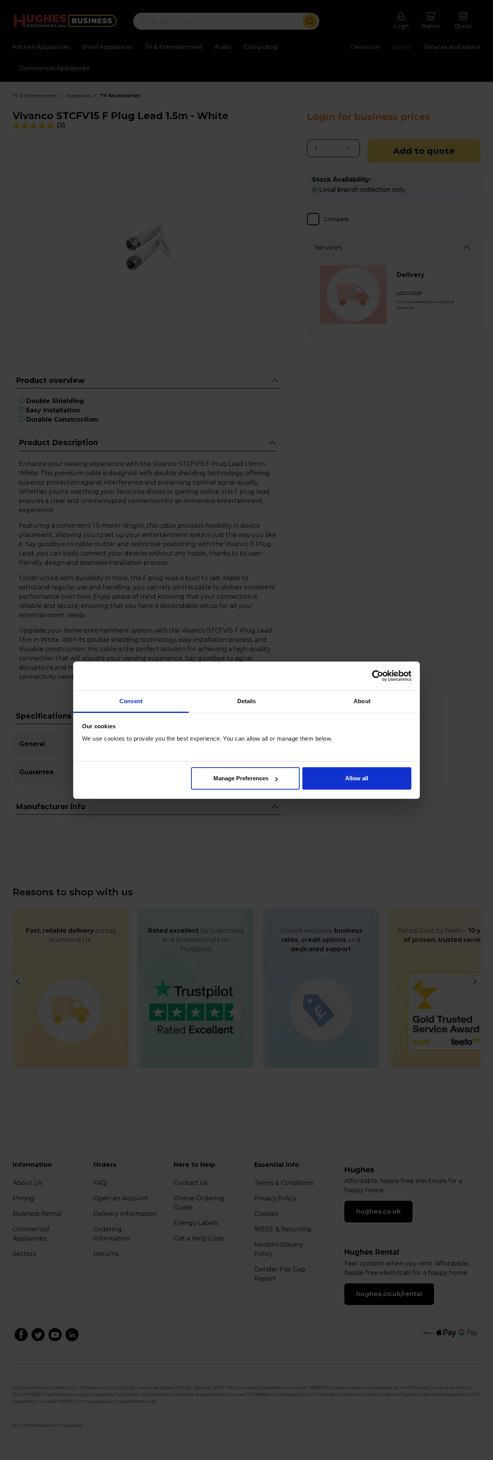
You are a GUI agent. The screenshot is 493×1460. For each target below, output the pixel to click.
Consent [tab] (131, 701)
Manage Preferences (240, 778)
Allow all (356, 778)
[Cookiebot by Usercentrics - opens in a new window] (377, 676)
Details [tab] (246, 701)
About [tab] (362, 701)
